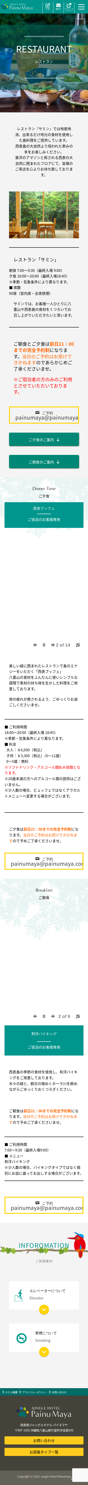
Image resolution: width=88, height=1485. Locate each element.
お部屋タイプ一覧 (44, 1452)
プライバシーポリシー (34, 1392)
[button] (44, 415)
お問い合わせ (59, 1392)
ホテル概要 (11, 1392)
